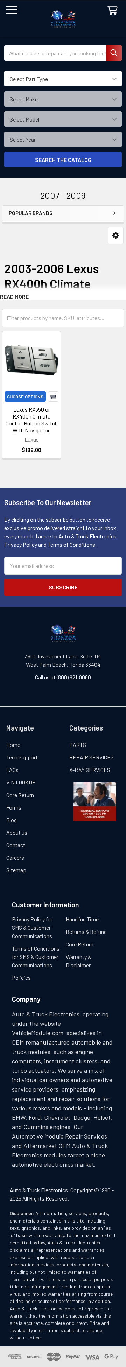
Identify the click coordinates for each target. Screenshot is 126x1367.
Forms (13, 807)
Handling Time (82, 919)
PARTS (77, 744)
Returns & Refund (86, 931)
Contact (15, 845)
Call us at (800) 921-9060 (63, 677)
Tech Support (22, 757)
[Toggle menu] (12, 12)
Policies (21, 977)
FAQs (12, 769)
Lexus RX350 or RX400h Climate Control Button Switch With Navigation (32, 419)
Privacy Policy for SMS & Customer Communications (32, 927)
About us (16, 832)
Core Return (20, 794)
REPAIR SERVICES (91, 757)
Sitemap (16, 870)
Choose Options (25, 396)
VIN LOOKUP (21, 782)
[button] (116, 235)
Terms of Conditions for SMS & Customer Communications (35, 956)
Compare (53, 396)
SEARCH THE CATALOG (63, 159)
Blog (11, 820)
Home (13, 744)
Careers (15, 857)
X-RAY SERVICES (89, 769)
